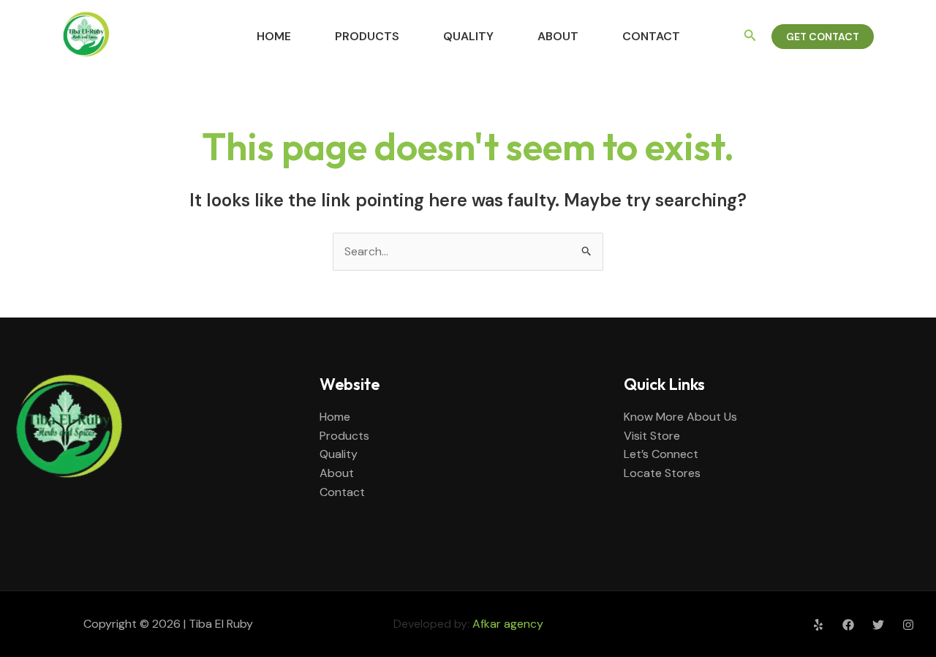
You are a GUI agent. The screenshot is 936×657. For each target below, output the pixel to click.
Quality (468, 36)
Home (274, 36)
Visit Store (652, 435)
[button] (750, 36)
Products (367, 36)
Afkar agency (507, 623)
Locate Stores (662, 473)
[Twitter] (878, 625)
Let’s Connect (661, 454)
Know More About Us (680, 416)
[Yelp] (818, 625)
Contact (651, 36)
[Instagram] (908, 625)
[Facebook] (848, 625)
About (557, 36)
